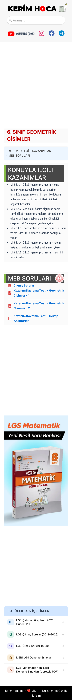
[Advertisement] (36, 86)
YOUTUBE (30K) (25, 33)
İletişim (36, 695)
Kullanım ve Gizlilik (54, 691)
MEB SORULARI (19, 155)
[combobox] (36, 20)
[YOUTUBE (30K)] (11, 33)
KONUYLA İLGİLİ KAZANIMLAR (29, 151)
